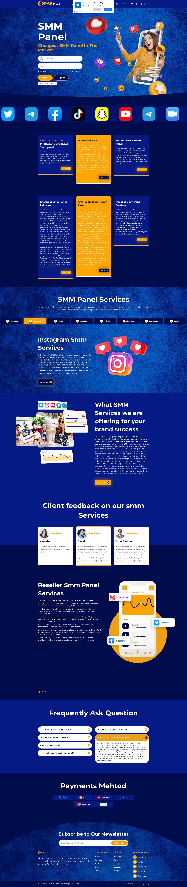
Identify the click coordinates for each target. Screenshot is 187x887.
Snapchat (118, 870)
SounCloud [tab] (153, 321)
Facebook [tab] (13, 321)
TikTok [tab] (60, 321)
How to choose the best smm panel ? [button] (57, 753)
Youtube (117, 867)
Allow (108, 10)
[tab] (65, 729)
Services (98, 860)
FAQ (135, 4)
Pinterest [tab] (130, 321)
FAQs (97, 863)
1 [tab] (39, 691)
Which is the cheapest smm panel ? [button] (113, 729)
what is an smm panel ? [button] (50, 745)
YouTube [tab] (83, 321)
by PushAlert (79, 12)
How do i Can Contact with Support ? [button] (114, 737)
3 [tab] (46, 691)
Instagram (118, 863)
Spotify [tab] (176, 321)
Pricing (98, 870)
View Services (66, 168)
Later (97, 10)
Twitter (117, 860)
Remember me (46, 71)
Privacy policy (143, 884)
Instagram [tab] (36, 321)
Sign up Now (44, 382)
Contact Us (122, 4)
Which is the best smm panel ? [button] (54, 737)
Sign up (146, 4)
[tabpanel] (70, 633)
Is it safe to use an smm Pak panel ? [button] (56, 729)
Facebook (118, 856)
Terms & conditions (130, 884)
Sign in (45, 78)
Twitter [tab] (106, 321)
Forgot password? (75, 71)
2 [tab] (43, 691)
